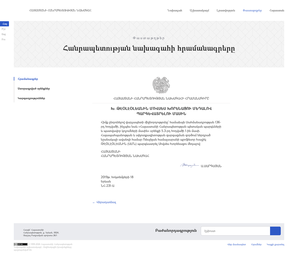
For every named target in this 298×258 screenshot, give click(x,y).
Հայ (5, 23)
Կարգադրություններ (31, 98)
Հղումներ (256, 244)
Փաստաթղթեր (252, 10)
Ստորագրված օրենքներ (34, 88)
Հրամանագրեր (28, 79)
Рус (4, 29)
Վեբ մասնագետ (236, 244)
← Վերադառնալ (104, 202)
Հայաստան (277, 10)
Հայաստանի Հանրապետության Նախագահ (60, 10)
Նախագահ (174, 10)
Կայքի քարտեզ (275, 244)
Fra (3, 39)
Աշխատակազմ (199, 10)
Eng (4, 34)
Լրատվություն (226, 10)
